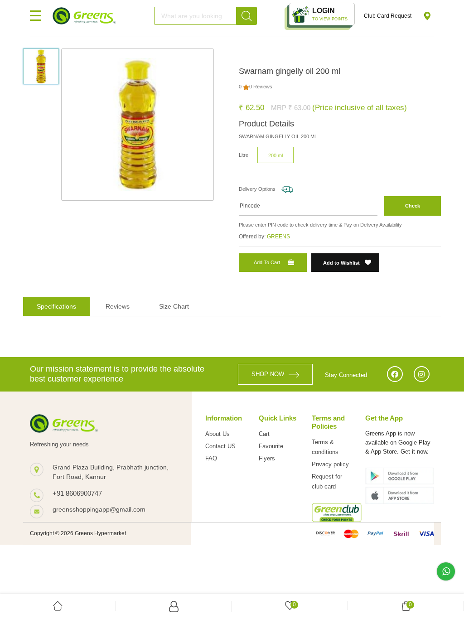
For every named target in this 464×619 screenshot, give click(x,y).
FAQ (211, 458)
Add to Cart (267, 262)
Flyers (267, 458)
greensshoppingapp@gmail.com (99, 509)
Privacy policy (330, 464)
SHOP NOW (267, 374)
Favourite (271, 446)
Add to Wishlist (342, 263)
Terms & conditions (325, 447)
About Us (217, 433)
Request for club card (327, 481)
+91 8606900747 (77, 493)
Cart (264, 433)
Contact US (220, 446)
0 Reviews (260, 86)
